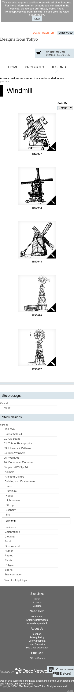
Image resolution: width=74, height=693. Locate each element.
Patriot (9, 555)
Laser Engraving (37, 644)
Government (12, 546)
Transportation (13, 574)
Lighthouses (13, 500)
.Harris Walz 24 (13, 433)
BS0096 (37, 315)
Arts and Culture (14, 476)
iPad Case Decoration (37, 647)
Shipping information (37, 620)
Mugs (7, 407)
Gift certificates (37, 658)
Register (48, 32)
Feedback (37, 634)
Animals (9, 471)
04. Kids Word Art (14, 452)
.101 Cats (9, 429)
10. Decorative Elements (18, 462)
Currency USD (66, 32)
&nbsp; (37, 132)
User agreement (65, 680)
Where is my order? (37, 623)
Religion (9, 564)
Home (13, 67)
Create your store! (63, 671)
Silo (8, 514)
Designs (58, 67)
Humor (9, 550)
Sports (9, 569)
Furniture (11, 490)
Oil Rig (10, 505)
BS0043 (37, 261)
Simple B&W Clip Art (16, 467)
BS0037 (37, 153)
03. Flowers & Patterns (17, 448)
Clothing (10, 536)
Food (8, 541)
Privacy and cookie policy (19, 683)
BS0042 (37, 207)
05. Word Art (11, 457)
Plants (8, 560)
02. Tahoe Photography (18, 443)
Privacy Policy (37, 637)
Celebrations (12, 531)
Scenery (11, 509)
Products (34, 67)
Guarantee (37, 616)
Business (10, 527)
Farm (9, 486)
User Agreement (37, 641)
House (9, 495)
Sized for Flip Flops (15, 580)
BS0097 (37, 369)
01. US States (12, 438)
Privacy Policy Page (51, 8)
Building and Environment (20, 481)
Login (36, 32)
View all (4, 403)
